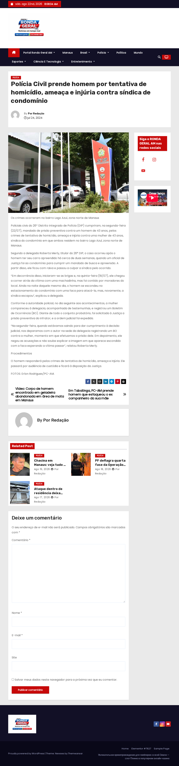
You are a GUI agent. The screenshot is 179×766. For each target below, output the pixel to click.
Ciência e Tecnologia (48, 61)
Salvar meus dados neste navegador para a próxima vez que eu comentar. (66, 680)
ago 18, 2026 (103, 469)
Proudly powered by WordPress (26, 753)
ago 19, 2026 (42, 469)
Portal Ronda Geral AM (38, 52)
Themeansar (75, 753)
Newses (59, 753)
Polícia (102, 52)
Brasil (84, 52)
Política (121, 52)
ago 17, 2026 (42, 497)
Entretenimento (82, 61)
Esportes (18, 61)
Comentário (21, 540)
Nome (17, 613)
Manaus (68, 52)
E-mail (17, 635)
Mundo (138, 52)
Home (125, 748)
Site (14, 657)
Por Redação (36, 113)
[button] (159, 57)
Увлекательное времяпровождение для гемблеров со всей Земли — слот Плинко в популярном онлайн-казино (133, 756)
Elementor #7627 (141, 748)
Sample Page (161, 748)
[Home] (14, 52)
